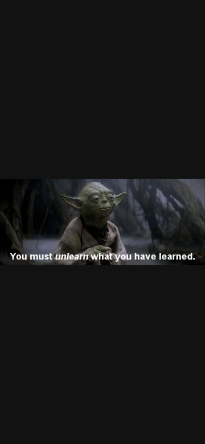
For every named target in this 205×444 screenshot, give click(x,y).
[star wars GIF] (102, 222)
